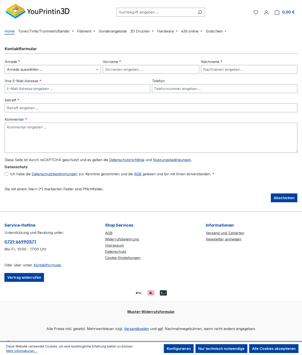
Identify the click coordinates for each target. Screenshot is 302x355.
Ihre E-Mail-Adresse (23, 81)
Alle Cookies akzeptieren (274, 348)
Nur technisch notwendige (221, 348)
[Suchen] (200, 12)
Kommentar (16, 119)
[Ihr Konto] (266, 12)
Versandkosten (136, 328)
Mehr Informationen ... (21, 351)
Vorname (112, 61)
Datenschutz (115, 251)
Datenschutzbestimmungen (54, 174)
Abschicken (284, 198)
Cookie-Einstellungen (122, 258)
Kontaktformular (47, 265)
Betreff (12, 100)
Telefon (158, 81)
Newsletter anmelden (223, 239)
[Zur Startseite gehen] (37, 11)
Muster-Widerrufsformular (151, 311)
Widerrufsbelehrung (122, 239)
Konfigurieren (179, 348)
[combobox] (156, 12)
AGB (137, 174)
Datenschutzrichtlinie (126, 160)
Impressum (114, 245)
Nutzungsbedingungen (172, 160)
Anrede (12, 61)
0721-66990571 (20, 241)
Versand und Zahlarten (225, 233)
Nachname (211, 61)
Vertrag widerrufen (24, 277)
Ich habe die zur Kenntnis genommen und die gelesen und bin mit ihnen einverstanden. (112, 174)
